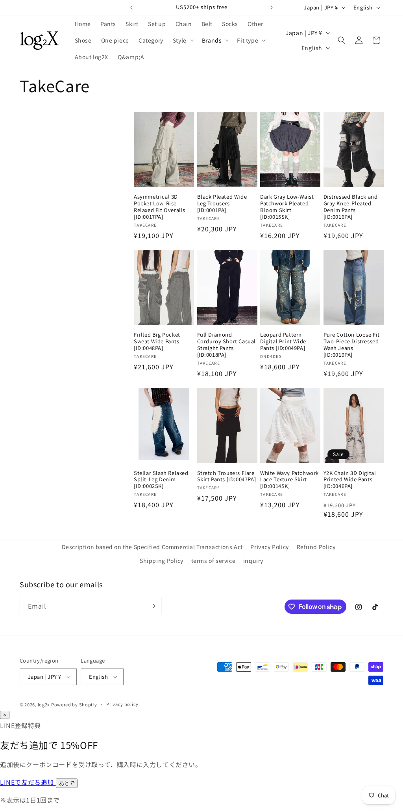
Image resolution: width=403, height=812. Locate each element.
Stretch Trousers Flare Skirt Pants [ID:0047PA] (226, 476)
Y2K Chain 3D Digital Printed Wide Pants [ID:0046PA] (350, 480)
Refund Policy (316, 547)
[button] (182, 40)
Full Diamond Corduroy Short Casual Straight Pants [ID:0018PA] (226, 345)
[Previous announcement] (131, 7)
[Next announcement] (271, 7)
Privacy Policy (269, 547)
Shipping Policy (161, 560)
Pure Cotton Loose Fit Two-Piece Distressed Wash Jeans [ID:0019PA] (352, 345)
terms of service (213, 560)
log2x (44, 704)
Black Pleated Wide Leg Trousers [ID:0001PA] (222, 204)
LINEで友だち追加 (28, 782)
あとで (66, 783)
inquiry (253, 560)
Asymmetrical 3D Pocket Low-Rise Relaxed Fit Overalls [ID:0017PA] (159, 207)
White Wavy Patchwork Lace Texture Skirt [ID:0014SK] (289, 480)
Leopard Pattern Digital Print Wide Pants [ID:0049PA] (283, 342)
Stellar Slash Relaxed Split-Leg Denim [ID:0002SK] (161, 480)
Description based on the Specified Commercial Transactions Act (152, 547)
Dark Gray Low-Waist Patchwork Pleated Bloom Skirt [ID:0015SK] (287, 207)
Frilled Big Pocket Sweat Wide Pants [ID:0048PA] (157, 342)
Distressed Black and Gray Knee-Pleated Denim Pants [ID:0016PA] (351, 207)
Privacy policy (122, 704)
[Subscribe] (152, 606)
